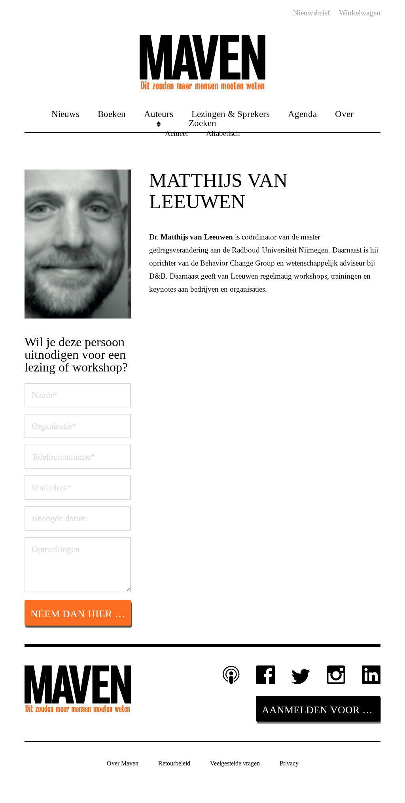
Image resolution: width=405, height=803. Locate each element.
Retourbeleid (174, 763)
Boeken (112, 114)
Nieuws (65, 114)
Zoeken (202, 123)
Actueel (176, 133)
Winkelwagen (359, 13)
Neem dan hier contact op (80, 614)
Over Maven (122, 763)
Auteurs (158, 114)
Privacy (289, 763)
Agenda (302, 114)
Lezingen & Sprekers (230, 114)
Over (344, 114)
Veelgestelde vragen (235, 763)
